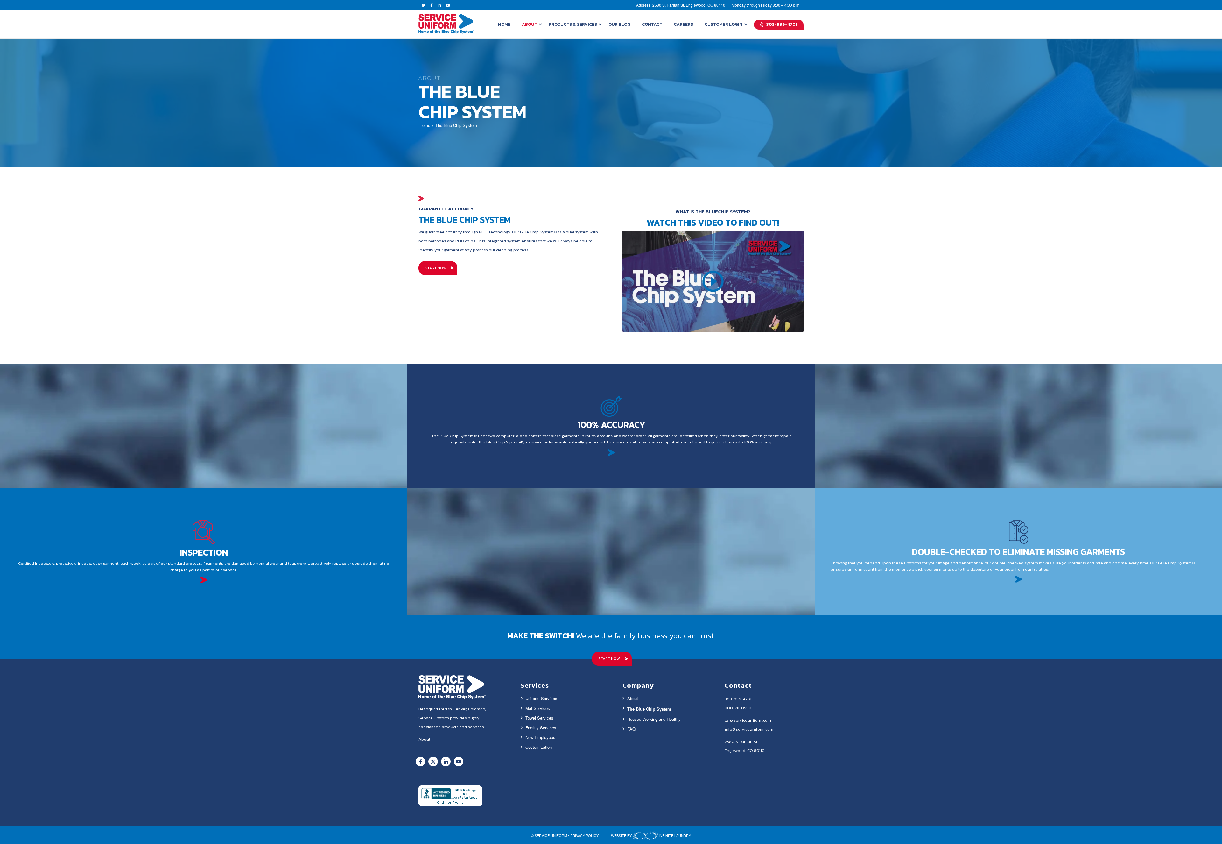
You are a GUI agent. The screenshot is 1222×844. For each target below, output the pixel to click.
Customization (538, 747)
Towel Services (539, 718)
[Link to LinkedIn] (446, 761)
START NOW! (609, 659)
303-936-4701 (738, 699)
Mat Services (537, 708)
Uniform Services (541, 698)
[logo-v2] (446, 24)
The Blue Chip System (649, 709)
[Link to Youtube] (458, 761)
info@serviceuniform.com (749, 729)
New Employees (540, 737)
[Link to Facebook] (420, 761)
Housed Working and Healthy (654, 719)
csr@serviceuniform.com (748, 720)
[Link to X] (433, 761)
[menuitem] (504, 24)
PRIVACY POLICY (584, 835)
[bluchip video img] (713, 281)
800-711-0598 (738, 708)
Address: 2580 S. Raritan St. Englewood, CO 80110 (680, 5)
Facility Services (540, 728)
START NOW (435, 268)
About (632, 698)
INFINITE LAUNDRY (674, 835)
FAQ (631, 729)
